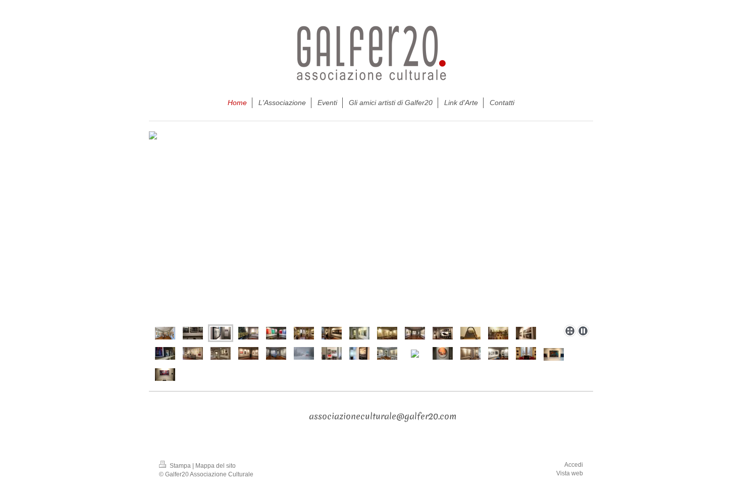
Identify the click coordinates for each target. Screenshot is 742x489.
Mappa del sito (215, 465)
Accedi (573, 464)
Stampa (180, 465)
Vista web (569, 473)
